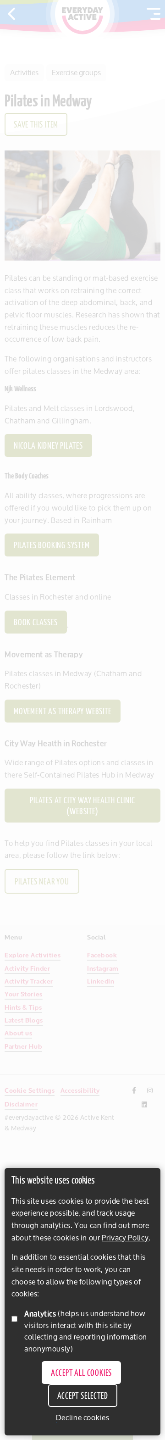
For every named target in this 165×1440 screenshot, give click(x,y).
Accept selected (82, 1396)
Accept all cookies (81, 1373)
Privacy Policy (125, 1237)
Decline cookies (83, 1418)
